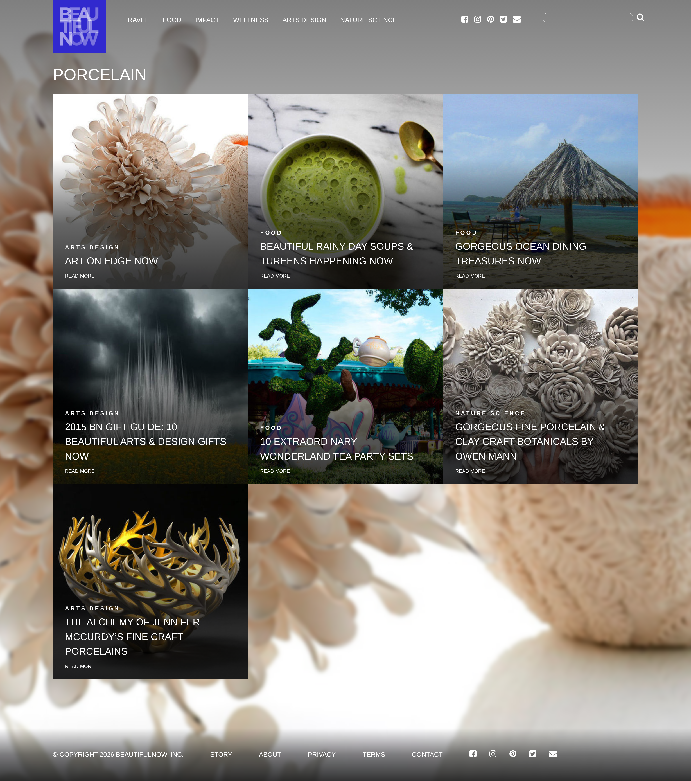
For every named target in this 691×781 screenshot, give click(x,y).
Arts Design (304, 20)
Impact (207, 20)
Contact (427, 754)
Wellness (250, 20)
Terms (374, 754)
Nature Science (368, 20)
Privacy (322, 754)
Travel (136, 20)
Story (221, 754)
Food (172, 20)
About (270, 754)
